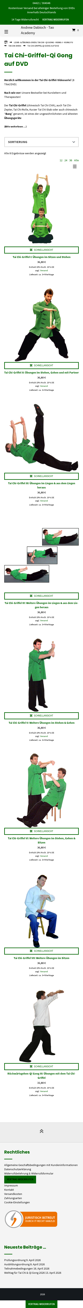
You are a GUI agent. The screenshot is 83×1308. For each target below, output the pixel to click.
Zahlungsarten (13, 1198)
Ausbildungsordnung (17, 1264)
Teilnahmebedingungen (18, 1268)
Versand (44, 270)
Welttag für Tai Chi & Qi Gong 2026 (24, 1273)
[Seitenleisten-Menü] (76, 167)
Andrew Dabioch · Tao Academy (37, 30)
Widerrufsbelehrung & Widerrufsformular (28, 1173)
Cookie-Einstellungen (17, 1202)
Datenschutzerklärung (17, 1169)
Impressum (11, 1185)
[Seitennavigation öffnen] (11, 30)
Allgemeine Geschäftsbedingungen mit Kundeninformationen (41, 1165)
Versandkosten (13, 1194)
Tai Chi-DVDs (14, 45)
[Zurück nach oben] (41, 1132)
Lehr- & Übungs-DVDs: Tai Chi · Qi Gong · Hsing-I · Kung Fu (43, 42)
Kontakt (9, 1189)
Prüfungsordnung (15, 1260)
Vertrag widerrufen (55, 19)
